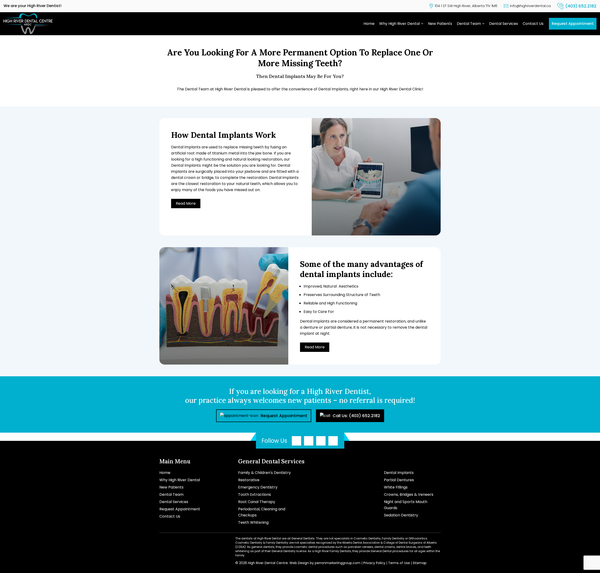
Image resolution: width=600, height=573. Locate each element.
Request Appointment (573, 23)
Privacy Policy (374, 563)
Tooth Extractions (254, 494)
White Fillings (396, 487)
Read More (186, 203)
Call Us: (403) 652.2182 (356, 416)
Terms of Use (399, 563)
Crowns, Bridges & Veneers (408, 494)
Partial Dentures (399, 480)
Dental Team (469, 23)
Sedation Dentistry (401, 515)
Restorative (248, 480)
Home (369, 23)
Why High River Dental (399, 23)
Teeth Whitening (253, 522)
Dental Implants (399, 472)
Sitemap (420, 563)
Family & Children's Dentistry (264, 472)
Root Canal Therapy (256, 501)
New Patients (440, 23)
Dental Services (503, 23)
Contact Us (533, 23)
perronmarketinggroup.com (337, 563)
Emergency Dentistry (258, 487)
